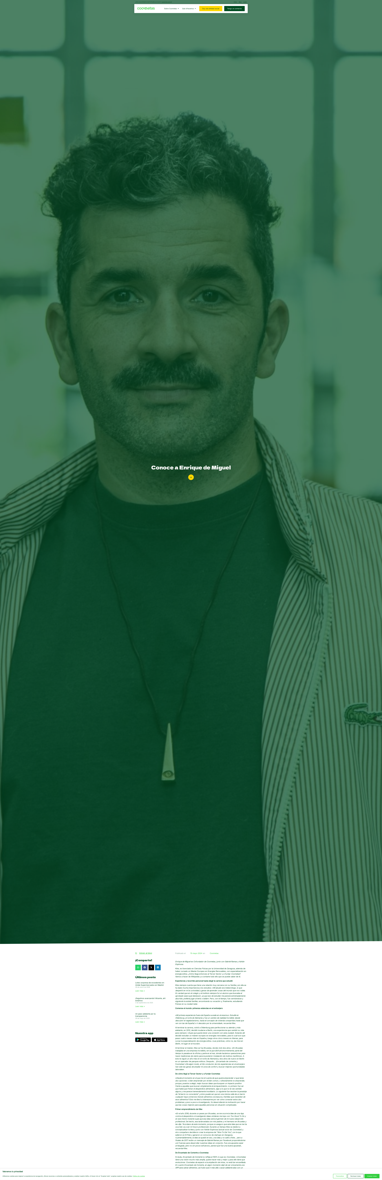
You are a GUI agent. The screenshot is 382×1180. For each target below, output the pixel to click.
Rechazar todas (355, 1176)
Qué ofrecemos (188, 9)
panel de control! (167, 2)
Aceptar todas (372, 1176)
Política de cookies (139, 1176)
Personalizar (340, 1176)
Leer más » (140, 991)
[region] (191, 1174)
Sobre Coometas (170, 9)
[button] (138, 967)
